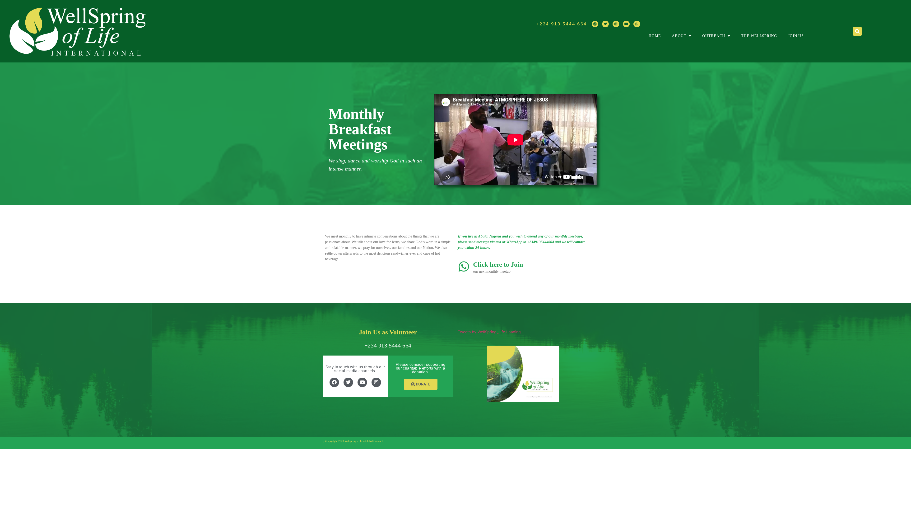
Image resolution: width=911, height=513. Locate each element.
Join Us (796, 36)
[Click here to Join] (464, 266)
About (679, 36)
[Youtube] (626, 24)
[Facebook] (595, 24)
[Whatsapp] (636, 24)
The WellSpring (759, 36)
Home (655, 36)
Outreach (713, 36)
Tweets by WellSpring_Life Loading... (491, 331)
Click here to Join (498, 264)
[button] (857, 31)
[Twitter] (605, 24)
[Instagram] (616, 24)
